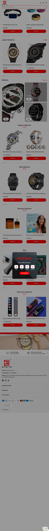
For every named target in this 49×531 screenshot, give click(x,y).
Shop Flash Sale (24, 273)
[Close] (35, 254)
